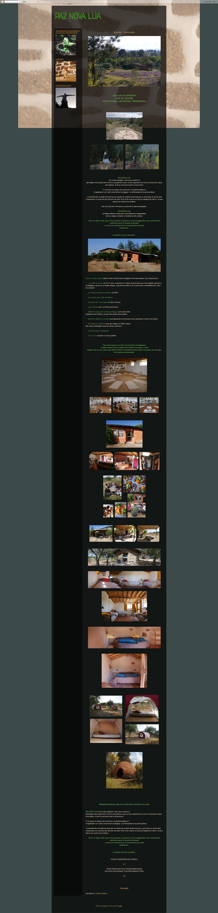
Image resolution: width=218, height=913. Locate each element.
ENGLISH (118, 32)
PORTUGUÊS (129, 32)
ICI (124, 864)
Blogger (119, 906)
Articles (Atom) (101, 893)
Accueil (124, 888)
